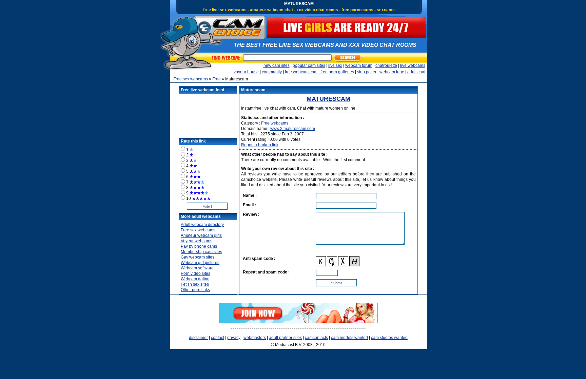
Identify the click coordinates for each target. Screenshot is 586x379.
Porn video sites (195, 273)
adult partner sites (285, 337)
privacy (233, 337)
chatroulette (386, 65)
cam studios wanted (389, 337)
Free (216, 79)
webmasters (254, 337)
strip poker (366, 72)
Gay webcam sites (197, 257)
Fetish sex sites (195, 284)
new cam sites (276, 65)
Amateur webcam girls (201, 235)
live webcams (412, 65)
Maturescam (328, 98)
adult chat (416, 72)
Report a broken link (259, 145)
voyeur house (246, 72)
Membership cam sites (201, 251)
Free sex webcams (190, 79)
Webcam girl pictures (200, 262)
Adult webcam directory (202, 224)
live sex (335, 65)
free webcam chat (301, 72)
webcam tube (391, 72)
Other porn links (195, 289)
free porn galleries (337, 72)
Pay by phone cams (199, 246)
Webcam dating (195, 279)
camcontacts (316, 337)
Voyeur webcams (196, 241)
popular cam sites (309, 65)
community (272, 72)
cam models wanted (349, 337)
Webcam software (197, 268)
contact (217, 337)
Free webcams (274, 123)
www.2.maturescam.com (292, 128)
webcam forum (358, 65)
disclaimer (198, 337)
